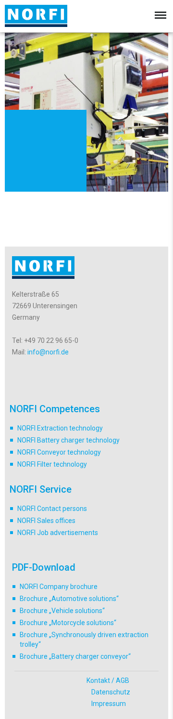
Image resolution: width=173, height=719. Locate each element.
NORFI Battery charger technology (68, 440)
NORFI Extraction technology (60, 428)
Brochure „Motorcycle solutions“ (68, 623)
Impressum (108, 703)
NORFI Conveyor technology (59, 452)
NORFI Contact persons (52, 508)
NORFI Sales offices (46, 520)
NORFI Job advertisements (57, 532)
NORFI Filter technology (52, 464)
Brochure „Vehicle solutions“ (62, 610)
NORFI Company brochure (59, 586)
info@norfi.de (48, 352)
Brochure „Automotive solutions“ (69, 598)
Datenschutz (110, 692)
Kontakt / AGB (107, 680)
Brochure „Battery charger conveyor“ (75, 656)
